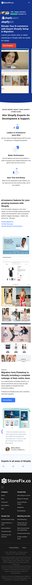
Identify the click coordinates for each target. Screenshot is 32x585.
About (3, 495)
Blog (2, 498)
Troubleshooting (6, 531)
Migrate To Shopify (22, 498)
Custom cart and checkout (6, 535)
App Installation (6, 528)
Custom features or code (6, 523)
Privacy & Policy (14, 547)
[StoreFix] (16, 481)
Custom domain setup (7, 519)
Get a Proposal (8, 45)
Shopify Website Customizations (11, 226)
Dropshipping (21, 510)
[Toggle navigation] (29, 2)
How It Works (5, 505)
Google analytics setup (22, 537)
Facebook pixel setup (23, 533)
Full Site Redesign (7, 224)
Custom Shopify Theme (22, 503)
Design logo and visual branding (22, 523)
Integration (20, 507)
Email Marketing (22, 519)
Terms (24, 547)
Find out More (7, 400)
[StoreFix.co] (7, 2)
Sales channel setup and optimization (23, 529)
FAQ (2, 508)
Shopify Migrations (7, 221)
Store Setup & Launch (23, 495)
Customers (4, 502)
